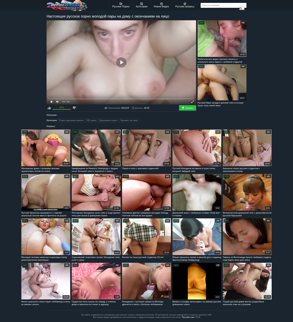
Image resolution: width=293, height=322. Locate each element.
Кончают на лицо (129, 120)
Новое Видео (161, 6)
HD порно (91, 120)
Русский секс (188, 317)
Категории (141, 6)
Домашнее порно (108, 120)
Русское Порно (120, 6)
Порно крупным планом (71, 120)
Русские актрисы (184, 6)
